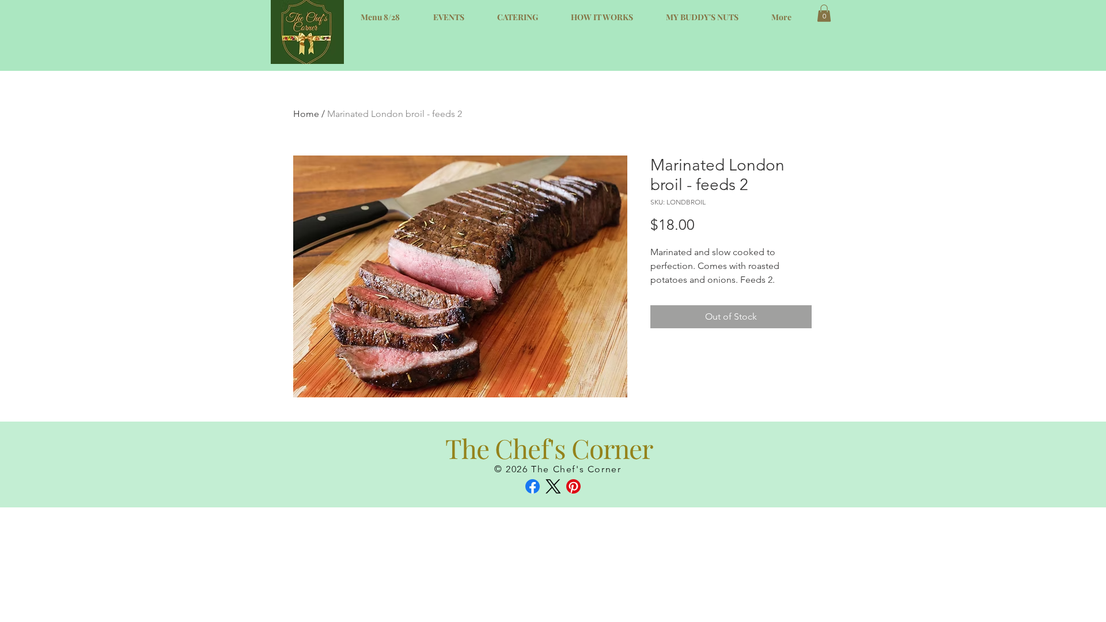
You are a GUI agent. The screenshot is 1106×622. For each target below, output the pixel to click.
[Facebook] (532, 486)
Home (306, 113)
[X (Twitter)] (553, 486)
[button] (824, 13)
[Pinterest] (573, 486)
